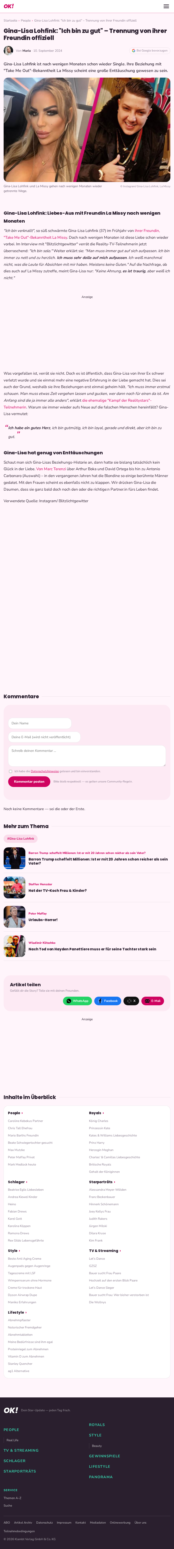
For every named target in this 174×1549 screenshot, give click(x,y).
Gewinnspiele (104, 1456)
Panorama (101, 1477)
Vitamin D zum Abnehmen (26, 1356)
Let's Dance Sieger (101, 1288)
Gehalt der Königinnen (104, 1172)
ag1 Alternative (18, 1371)
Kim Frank (96, 1240)
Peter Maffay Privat (21, 1157)
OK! (9, 6)
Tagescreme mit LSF (21, 1273)
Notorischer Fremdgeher (25, 1327)
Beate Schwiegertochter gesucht (30, 1143)
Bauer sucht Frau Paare (105, 1273)
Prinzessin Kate (99, 1128)
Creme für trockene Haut (25, 1288)
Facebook (111, 1001)
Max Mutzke (16, 1150)
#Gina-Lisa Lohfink (20, 838)
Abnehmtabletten (20, 1335)
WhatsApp (80, 1001)
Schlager (16, 1182)
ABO (7, 1523)
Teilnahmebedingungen (19, 1531)
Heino (12, 1204)
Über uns (140, 1523)
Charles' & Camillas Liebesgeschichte (114, 1157)
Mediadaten (98, 1523)
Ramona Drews (18, 1233)
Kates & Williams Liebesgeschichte (113, 1135)
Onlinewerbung (120, 1523)
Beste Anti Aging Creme (24, 1258)
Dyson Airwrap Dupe (22, 1295)
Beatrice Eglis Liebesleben (26, 1190)
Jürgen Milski (98, 1226)
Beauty (97, 1446)
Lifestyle (16, 1312)
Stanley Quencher (20, 1364)
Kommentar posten (29, 781)
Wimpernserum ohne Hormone (29, 1280)
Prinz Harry (96, 1143)
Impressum (64, 1523)
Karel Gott (15, 1219)
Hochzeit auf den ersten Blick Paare (113, 1280)
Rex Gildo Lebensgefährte (26, 1240)
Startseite (10, 20)
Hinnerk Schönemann (104, 1204)
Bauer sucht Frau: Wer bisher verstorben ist (119, 1295)
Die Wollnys (97, 1302)
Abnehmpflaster (19, 1320)
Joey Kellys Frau (100, 1211)
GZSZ (93, 1266)
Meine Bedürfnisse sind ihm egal (30, 1342)
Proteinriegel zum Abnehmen (28, 1349)
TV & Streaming (103, 1250)
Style (12, 1250)
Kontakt (80, 1523)
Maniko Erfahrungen (22, 1302)
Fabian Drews (17, 1211)
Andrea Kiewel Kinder (22, 1197)
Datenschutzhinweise (45, 771)
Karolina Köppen (19, 1226)
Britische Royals (100, 1164)
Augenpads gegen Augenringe (29, 1266)
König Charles (98, 1121)
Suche (8, 1505)
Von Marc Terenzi (51, 469)
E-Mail (155, 1001)
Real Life (12, 1440)
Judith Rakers (98, 1219)
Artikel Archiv (23, 1523)
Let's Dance (97, 1258)
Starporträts (101, 1182)
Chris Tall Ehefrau (20, 1128)
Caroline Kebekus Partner (25, 1121)
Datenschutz (44, 1523)
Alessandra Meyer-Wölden (107, 1190)
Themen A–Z (12, 1498)
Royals (95, 1113)
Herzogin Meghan (101, 1150)
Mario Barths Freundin (23, 1135)
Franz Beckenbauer (102, 1197)
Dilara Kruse (97, 1233)
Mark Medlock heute (22, 1164)
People (26, 20)
